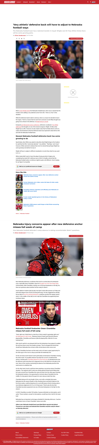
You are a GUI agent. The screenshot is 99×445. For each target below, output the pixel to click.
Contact (49, 432)
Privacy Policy (37, 435)
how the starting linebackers (31, 294)
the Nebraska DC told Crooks (23, 336)
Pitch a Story (19, 435)
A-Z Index (36, 437)
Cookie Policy (64, 435)
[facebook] (90, 1)
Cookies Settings (51, 437)
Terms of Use (50, 435)
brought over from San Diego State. (49, 283)
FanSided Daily (79, 432)
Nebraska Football (24, 213)
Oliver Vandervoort (20, 35)
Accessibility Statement (22, 437)
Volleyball (25, 2)
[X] (87, 1)
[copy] (24, 39)
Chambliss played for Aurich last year (38, 359)
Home (17, 213)
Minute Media (8, 441)
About (38, 2)
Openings (36, 432)
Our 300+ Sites (65, 432)
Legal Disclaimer (79, 435)
